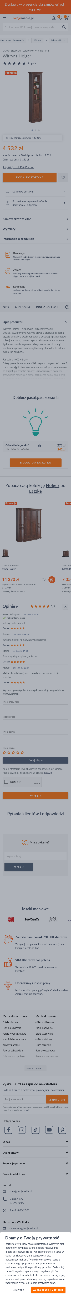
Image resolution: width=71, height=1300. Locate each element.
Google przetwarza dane (42, 1282)
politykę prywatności (49, 1279)
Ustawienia (18, 1290)
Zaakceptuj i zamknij (48, 1289)
